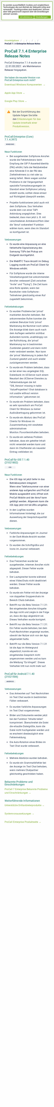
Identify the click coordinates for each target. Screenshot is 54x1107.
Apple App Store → (15, 93)
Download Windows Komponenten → (25, 84)
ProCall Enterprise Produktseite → (23, 822)
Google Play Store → (16, 101)
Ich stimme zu (26, 17)
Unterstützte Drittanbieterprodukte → (24, 805)
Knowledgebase (12, 40)
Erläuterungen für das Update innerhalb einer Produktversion (27, 123)
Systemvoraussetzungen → (19, 813)
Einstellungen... (42, 17)
